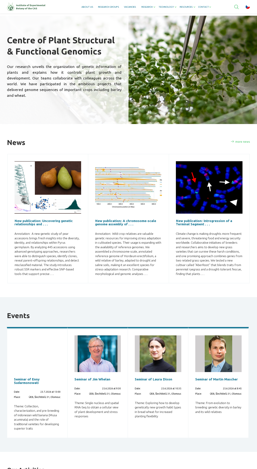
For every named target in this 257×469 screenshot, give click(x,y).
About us (75, 8)
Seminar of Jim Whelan (89, 392)
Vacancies (127, 8)
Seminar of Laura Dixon (152, 392)
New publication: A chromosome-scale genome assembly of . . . (123, 227)
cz (248, 8)
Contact (214, 8)
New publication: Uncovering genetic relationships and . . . (43, 225)
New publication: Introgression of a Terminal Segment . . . (207, 225)
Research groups (101, 8)
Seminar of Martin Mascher (213, 392)
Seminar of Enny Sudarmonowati (30, 392)
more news (240, 142)
